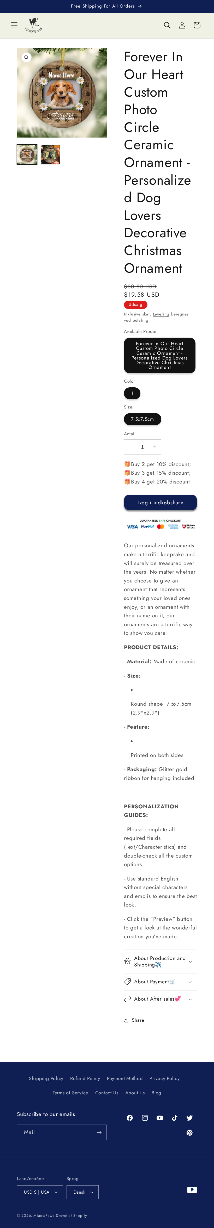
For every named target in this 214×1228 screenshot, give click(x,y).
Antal (129, 434)
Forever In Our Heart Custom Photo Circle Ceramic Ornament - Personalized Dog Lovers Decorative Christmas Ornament (160, 355)
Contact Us (106, 1092)
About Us (135, 1092)
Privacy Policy (165, 1078)
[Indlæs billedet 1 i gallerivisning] (27, 155)
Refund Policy (85, 1078)
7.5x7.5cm (142, 419)
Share (138, 1020)
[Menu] (14, 25)
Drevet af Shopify (71, 1215)
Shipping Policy (46, 1078)
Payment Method (125, 1078)
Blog (156, 1092)
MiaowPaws (43, 1215)
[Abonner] (99, 1132)
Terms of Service (70, 1092)
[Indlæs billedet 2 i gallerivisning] (50, 155)
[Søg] (167, 25)
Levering (161, 314)
